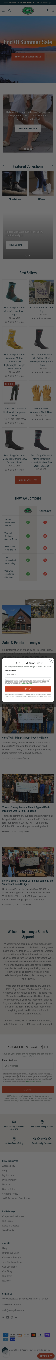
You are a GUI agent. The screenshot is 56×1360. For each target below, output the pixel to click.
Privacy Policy (25, 683)
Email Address (10, 671)
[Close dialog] (51, 661)
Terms (30, 683)
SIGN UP (28, 689)
